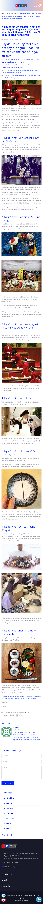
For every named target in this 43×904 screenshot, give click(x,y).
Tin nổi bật (7, 835)
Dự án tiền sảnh (7, 813)
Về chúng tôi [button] (7, 874)
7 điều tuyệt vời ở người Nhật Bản (19, 712)
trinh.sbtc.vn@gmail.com (12, 867)
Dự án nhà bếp (7, 803)
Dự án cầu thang (8, 818)
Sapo (26, 900)
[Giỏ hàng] (39, 6)
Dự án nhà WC (7, 823)
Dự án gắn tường (8, 808)
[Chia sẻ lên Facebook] (10, 715)
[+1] (20, 715)
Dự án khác (6, 828)
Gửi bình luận (8, 783)
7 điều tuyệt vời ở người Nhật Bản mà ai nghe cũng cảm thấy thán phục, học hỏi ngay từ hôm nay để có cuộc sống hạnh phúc (21, 30)
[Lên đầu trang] (39, 892)
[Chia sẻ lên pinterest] (17, 715)
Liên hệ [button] (4, 880)
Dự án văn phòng (8, 798)
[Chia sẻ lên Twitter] (13, 715)
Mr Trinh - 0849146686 (11, 862)
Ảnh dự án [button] (6, 886)
